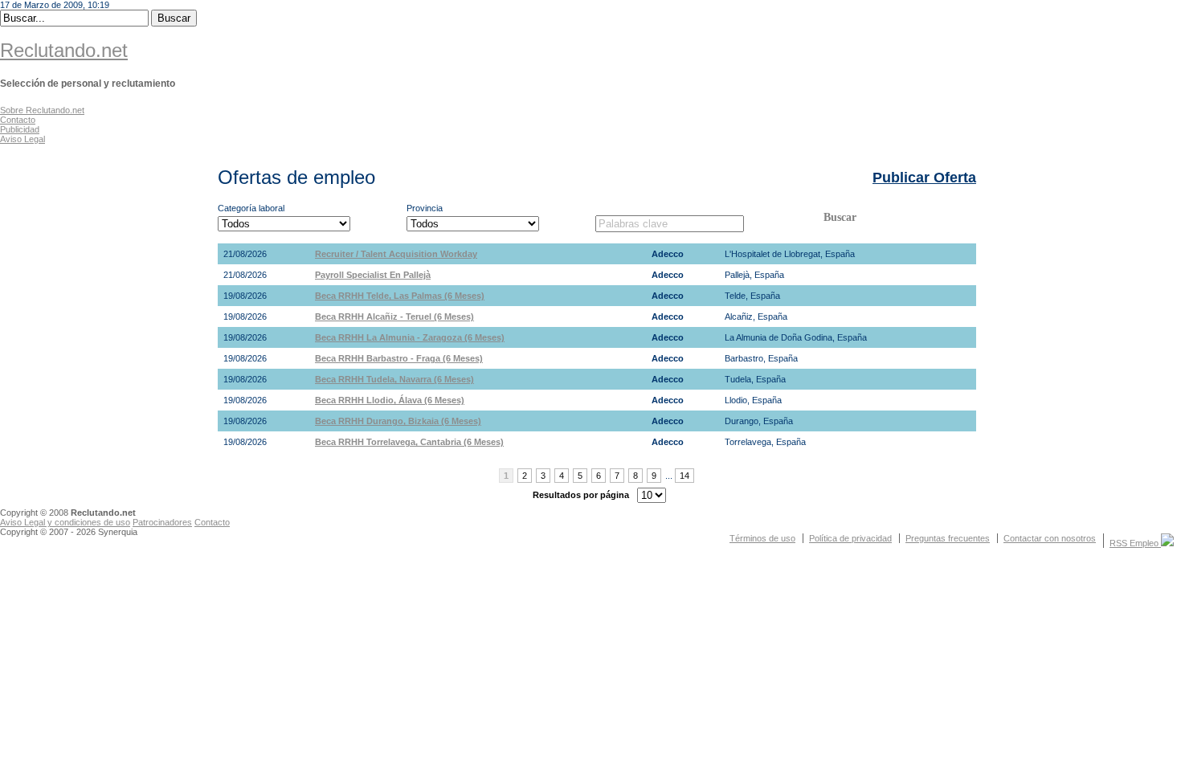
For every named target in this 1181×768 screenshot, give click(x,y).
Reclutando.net (64, 50)
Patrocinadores (162, 522)
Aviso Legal (22, 139)
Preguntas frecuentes (947, 538)
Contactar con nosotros (1049, 538)
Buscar (839, 217)
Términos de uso (762, 538)
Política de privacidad (850, 538)
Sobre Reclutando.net (42, 110)
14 (684, 475)
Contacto (17, 120)
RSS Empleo (1135, 543)
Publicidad (19, 129)
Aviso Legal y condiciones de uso (65, 522)
